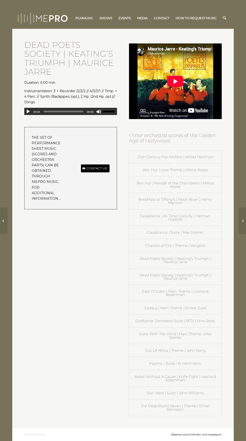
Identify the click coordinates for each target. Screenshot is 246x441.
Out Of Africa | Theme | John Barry (175, 350)
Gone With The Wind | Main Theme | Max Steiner (175, 335)
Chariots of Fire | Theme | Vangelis (175, 245)
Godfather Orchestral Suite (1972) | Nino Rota (175, 321)
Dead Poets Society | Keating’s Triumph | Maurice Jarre (175, 260)
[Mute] (98, 111)
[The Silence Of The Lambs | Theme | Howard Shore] (3, 220)
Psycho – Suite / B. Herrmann (175, 363)
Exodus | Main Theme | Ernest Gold (175, 308)
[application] (70, 111)
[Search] (224, 18)
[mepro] (57, 18)
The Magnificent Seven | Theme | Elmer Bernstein (175, 407)
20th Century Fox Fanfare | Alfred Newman (175, 157)
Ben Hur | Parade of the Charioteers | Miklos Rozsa (175, 185)
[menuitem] (84, 18)
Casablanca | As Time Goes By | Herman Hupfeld (175, 218)
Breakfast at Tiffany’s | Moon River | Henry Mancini (175, 201)
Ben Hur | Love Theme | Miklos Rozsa (175, 170)
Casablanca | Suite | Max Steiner (175, 232)
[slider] (110, 111)
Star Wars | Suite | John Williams (175, 393)
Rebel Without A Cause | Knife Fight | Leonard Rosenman (175, 378)
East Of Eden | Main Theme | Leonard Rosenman (175, 293)
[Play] (28, 111)
